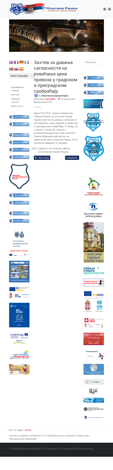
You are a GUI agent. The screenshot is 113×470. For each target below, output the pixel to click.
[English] (11, 63)
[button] (104, 9)
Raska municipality (85, 449)
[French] (16, 63)
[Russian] (16, 69)
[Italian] (26, 63)
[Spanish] (21, 69)
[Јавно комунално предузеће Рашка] (94, 417)
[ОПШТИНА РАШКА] (43, 9)
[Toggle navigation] (109, 9)
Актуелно (50, 99)
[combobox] (94, 62)
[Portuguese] (11, 69)
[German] (21, 63)
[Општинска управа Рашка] (36, 95)
